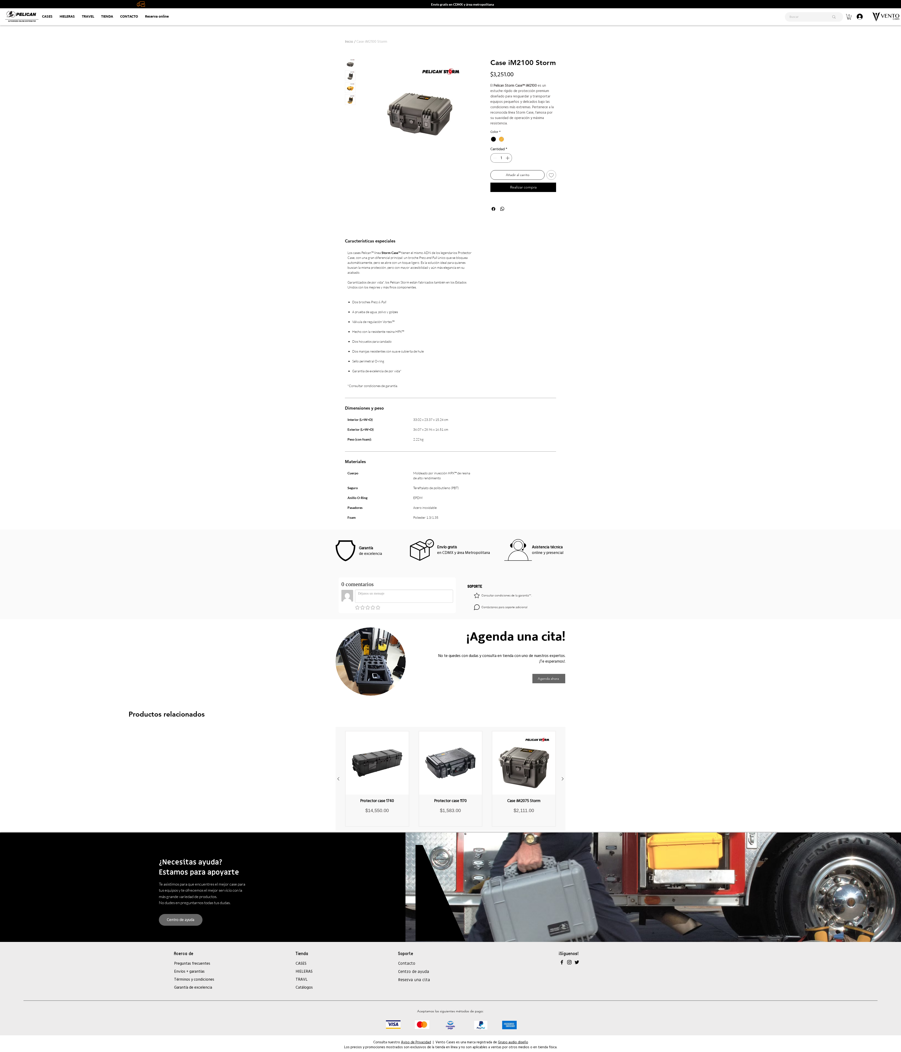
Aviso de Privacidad (416, 1042)
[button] (849, 17)
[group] (450, 779)
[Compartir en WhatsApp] (502, 209)
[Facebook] (562, 962)
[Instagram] (569, 962)
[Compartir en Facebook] (493, 209)
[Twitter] (577, 962)
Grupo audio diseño (513, 1042)
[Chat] (476, 607)
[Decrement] (494, 158)
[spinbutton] (501, 158)
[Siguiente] (562, 779)
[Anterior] (338, 779)
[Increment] (508, 158)
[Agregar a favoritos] (551, 175)
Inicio (349, 41)
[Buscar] (834, 17)
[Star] (476, 595)
